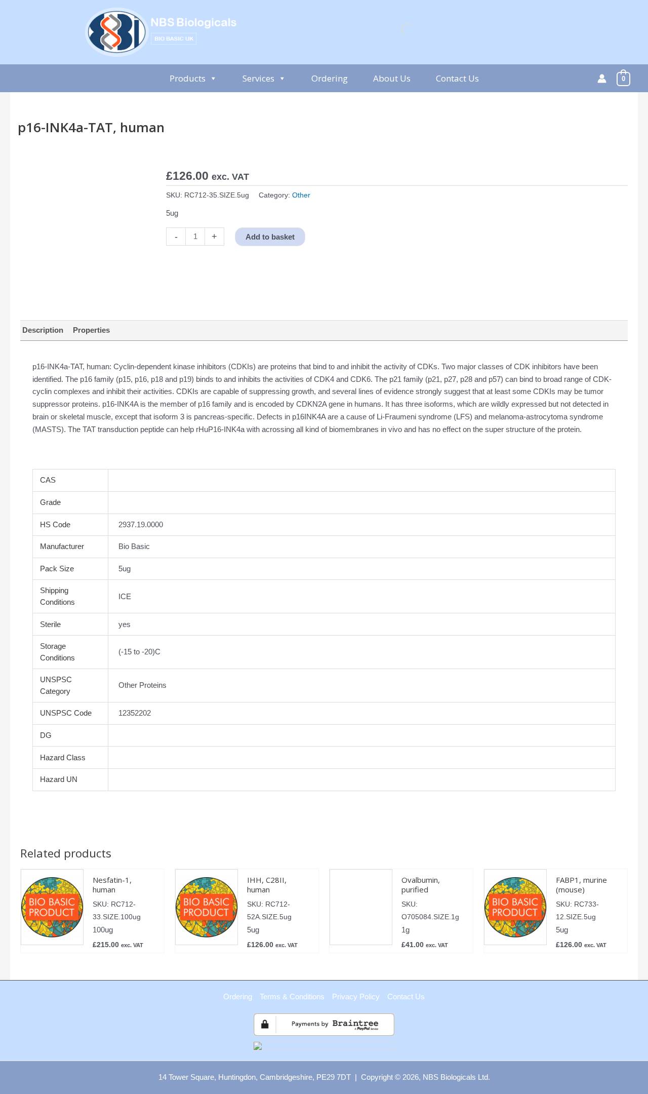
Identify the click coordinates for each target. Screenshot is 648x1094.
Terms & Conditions (292, 996)
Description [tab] (42, 330)
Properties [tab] (91, 330)
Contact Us (457, 78)
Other (301, 195)
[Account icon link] (601, 78)
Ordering (329, 78)
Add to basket (270, 236)
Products (188, 78)
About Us (392, 78)
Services (258, 78)
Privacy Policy (356, 996)
